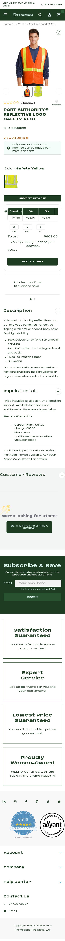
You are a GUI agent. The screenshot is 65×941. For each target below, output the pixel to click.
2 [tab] (34, 299)
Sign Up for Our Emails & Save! (19, 4)
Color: (25, 168)
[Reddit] (59, 802)
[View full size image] (59, 32)
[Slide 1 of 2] (27, 91)
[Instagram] (15, 802)
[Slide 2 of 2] (38, 91)
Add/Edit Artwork (32, 198)
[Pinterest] (37, 802)
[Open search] (40, 15)
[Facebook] (26, 802)
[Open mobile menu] (5, 15)
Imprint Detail (20, 391)
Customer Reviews (22, 475)
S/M (14, 231)
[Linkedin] (4, 802)
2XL (41, 231)
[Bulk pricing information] (6, 211)
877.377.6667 (53, 4)
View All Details (16, 138)
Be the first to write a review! (29, 527)
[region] (19, 102)
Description (18, 311)
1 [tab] (31, 299)
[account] (49, 15)
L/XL (27, 231)
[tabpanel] (32, 284)
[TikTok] (48, 802)
